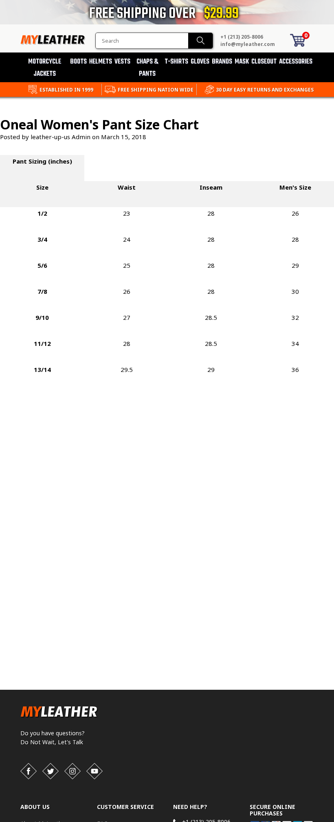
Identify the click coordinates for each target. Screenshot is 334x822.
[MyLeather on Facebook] (28, 771)
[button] (333, 820)
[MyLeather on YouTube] (94, 771)
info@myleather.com (247, 44)
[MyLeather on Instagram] (72, 771)
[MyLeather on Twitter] (50, 771)
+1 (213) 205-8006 (241, 36)
